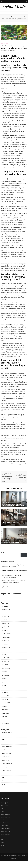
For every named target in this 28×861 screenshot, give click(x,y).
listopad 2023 (5, 685)
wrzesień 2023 (6, 692)
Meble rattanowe (6, 770)
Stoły (3, 781)
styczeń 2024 (5, 678)
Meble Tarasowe (6, 774)
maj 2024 (4, 672)
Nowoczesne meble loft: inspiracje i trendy (12, 542)
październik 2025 (6, 634)
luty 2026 (4, 620)
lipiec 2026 (5, 606)
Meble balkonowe (7, 746)
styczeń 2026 (5, 623)
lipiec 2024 (5, 665)
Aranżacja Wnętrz (7, 732)
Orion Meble (14, 6)
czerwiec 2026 (6, 609)
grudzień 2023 (5, 682)
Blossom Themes (14, 857)
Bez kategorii (5, 736)
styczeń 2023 (5, 720)
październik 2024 (6, 658)
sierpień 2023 (5, 696)
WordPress (13, 858)
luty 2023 (4, 716)
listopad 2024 (5, 654)
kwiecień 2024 (6, 675)
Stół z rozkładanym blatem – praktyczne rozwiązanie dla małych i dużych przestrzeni (13, 504)
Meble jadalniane (6, 753)
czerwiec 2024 (6, 668)
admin (5, 50)
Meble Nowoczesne (7, 763)
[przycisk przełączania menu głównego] (14, 13)
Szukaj (2, 552)
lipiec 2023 (5, 699)
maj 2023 (4, 706)
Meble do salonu (6, 750)
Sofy (3, 777)
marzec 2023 (5, 713)
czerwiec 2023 (6, 703)
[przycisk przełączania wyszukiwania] (26, 1)
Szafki (3, 784)
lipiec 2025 (5, 644)
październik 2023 (6, 689)
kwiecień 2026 (6, 613)
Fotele (3, 739)
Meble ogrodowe (6, 767)
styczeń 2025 (5, 651)
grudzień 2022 (5, 723)
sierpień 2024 (5, 661)
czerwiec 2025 (6, 647)
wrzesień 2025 (6, 637)
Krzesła (4, 743)
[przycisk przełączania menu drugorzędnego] (1, 1)
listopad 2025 (5, 630)
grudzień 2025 (5, 627)
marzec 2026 (5, 616)
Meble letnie (4, 43)
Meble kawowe (6, 757)
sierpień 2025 (5, 640)
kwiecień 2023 (5, 709)
